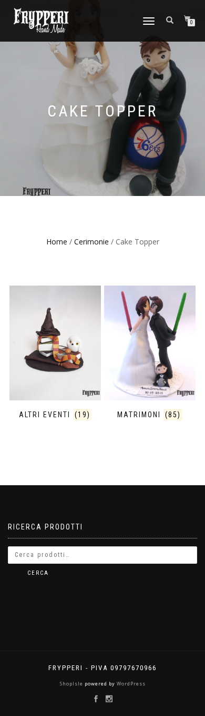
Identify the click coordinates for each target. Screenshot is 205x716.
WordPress (130, 683)
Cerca (38, 573)
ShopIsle (72, 683)
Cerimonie (91, 242)
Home (56, 242)
